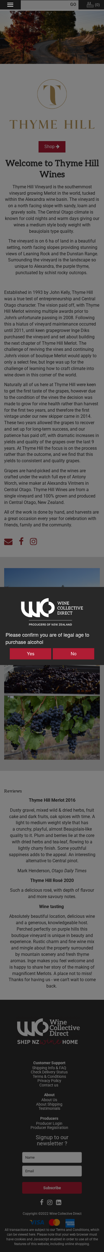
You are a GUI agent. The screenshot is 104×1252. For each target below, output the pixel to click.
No (74, 653)
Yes (30, 653)
